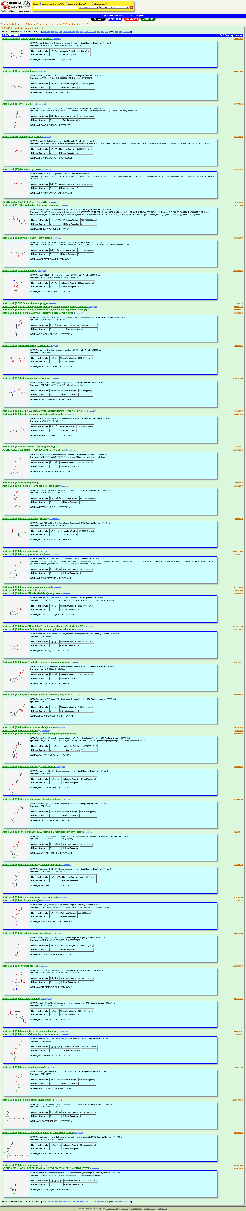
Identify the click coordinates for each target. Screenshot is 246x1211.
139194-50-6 (238, 1165)
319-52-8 (239, 900)
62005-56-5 (238, 346)
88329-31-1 (238, 310)
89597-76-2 (238, 104)
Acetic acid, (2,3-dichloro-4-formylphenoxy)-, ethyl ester (31, 486)
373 (98, 31)
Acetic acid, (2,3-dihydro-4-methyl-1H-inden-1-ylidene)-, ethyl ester (36, 662)
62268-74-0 (238, 832)
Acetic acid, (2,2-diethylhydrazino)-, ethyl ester (26, 378)
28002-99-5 (238, 593)
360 (44, 31)
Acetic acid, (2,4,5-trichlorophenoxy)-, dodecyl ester (29, 766)
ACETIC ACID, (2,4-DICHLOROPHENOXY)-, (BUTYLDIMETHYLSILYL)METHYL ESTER (46, 1168)
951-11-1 (239, 447)
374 (102, 31)
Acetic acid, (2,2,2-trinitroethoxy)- (19, 270)
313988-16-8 (238, 450)
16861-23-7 (238, 486)
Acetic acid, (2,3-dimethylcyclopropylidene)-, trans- (28, 727)
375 (106, 31)
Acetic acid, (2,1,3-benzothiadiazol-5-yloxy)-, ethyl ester (30, 205)
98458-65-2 (238, 1133)
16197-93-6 (238, 202)
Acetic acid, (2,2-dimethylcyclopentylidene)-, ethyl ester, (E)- (33, 414)
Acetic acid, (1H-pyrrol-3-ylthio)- (18, 104)
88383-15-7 (238, 238)
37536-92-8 (238, 554)
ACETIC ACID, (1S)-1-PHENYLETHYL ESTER (25, 202)
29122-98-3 (238, 205)
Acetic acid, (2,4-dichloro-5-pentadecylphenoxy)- (27, 1100)
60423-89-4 (238, 767)
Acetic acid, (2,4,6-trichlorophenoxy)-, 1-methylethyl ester (31, 864)
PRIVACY (124, 1209)
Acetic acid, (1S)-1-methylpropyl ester (21, 169)
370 (86, 31)
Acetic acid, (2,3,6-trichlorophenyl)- (20, 482)
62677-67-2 (238, 662)
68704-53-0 (238, 734)
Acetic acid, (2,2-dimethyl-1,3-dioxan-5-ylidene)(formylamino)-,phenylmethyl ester (44, 411)
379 (125, 31)
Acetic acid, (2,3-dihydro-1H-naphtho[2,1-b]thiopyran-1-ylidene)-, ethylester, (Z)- (43, 626)
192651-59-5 (238, 1168)
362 (52, 31)
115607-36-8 (238, 1100)
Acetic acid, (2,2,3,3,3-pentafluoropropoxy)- (24, 303)
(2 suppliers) (40, 71)
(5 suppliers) (53, 202)
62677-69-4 (238, 629)
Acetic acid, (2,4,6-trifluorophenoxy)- (21, 900)
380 (129, 31)
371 (90, 31)
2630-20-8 (239, 731)
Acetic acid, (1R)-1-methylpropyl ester (21, 136)
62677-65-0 (238, 695)
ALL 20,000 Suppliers (134, 16)
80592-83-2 (238, 1031)
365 (65, 31)
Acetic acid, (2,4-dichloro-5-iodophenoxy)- (24, 1067)
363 (56, 31)
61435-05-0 (238, 799)
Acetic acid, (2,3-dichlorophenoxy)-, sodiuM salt (27, 587)
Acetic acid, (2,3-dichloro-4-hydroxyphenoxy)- (25, 518)
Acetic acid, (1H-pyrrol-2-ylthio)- (18, 71)
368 (77, 31)
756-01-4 (239, 303)
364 (60, 31)
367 (73, 31)
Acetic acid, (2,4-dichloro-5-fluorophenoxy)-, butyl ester (30, 1034)
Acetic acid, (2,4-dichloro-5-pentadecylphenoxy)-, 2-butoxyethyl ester (37, 1132)
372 (94, 31)
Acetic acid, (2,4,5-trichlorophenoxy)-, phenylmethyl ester (31, 799)
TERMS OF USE (112, 1209)
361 (48, 31)
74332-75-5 (238, 1067)
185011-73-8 (238, 626)
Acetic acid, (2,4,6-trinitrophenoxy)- (20, 966)
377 (116, 31)
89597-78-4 (238, 71)
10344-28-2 (238, 39)
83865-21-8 (238, 313)
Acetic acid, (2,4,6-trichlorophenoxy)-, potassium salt (29, 897)
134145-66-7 (238, 966)
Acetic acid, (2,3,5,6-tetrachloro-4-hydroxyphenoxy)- (28, 446)
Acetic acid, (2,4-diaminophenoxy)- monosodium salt (29, 1031)
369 (81, 31)
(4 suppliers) (55, 554)
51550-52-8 (238, 865)
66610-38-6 (238, 169)
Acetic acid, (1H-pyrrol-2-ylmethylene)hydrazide (26, 38)
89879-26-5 (238, 727)
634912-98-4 (238, 551)
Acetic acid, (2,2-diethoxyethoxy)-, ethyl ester (25, 345)
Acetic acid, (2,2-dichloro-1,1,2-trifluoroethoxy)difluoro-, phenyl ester (37, 313)
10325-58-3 (238, 590)
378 (120, 31)
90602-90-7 (238, 411)
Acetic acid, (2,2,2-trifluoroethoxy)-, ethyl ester (26, 238)
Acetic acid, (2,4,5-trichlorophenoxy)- (21, 730)
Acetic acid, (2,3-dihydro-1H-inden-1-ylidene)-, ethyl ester (31, 593)
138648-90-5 (238, 271)
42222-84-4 (238, 587)
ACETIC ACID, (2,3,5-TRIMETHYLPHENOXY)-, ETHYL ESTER (33, 450)
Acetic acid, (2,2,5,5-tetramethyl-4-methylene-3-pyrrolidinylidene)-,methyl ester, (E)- (45, 306)
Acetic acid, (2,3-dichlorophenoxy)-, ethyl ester (26, 554)
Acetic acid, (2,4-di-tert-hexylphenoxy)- (22, 998)
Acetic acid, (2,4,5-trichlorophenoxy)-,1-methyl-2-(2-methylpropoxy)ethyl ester (42, 832)
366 (69, 31)
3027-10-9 (239, 483)
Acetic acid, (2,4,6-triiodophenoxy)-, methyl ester (27, 933)
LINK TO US (162, 1209)
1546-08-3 (239, 1034)
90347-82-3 (238, 933)
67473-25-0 (238, 897)
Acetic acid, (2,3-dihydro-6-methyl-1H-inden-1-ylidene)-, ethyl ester (36, 694)
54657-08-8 (238, 137)
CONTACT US (149, 1209)
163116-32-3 (238, 378)
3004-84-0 (239, 519)
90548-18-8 (238, 414)
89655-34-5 (238, 999)
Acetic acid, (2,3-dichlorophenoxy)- (20, 551)
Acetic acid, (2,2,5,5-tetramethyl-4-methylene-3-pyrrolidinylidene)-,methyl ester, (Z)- (44, 309)
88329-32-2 (238, 307)
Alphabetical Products (112, 16)
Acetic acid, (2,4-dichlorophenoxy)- (20, 1165)
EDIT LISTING (136, 1209)
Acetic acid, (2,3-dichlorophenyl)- (19, 590)
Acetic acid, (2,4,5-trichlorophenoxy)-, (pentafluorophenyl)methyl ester (38, 733)
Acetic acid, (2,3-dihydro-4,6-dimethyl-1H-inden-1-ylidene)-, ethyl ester (38, 629)
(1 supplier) (56, 39)
